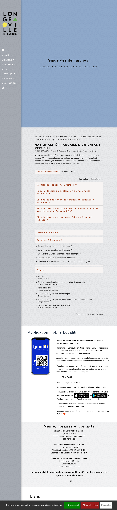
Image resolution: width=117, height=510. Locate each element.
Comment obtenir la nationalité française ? (55, 246)
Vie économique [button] (9, 83)
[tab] (47, 172)
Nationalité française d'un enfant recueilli (58, 140)
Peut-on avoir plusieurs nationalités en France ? (57, 258)
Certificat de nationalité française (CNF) (54, 305)
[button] (10, 50)
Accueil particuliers (45, 137)
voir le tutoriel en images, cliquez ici (89, 387)
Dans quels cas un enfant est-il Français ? (55, 250)
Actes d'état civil (44, 288)
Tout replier (85, 179)
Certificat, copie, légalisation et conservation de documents (61, 282)
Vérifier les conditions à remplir (56, 185)
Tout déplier (97, 179)
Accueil (45, 67)
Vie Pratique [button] (7, 74)
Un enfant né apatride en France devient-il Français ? (59, 254)
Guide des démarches (84, 67)
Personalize (106, 505)
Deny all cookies (91, 505)
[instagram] (72, 481)
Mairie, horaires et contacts (69, 426)
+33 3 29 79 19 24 (69, 439)
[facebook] (66, 481)
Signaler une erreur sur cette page (89, 314)
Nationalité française (90, 137)
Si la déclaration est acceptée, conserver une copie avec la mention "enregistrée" (67, 209)
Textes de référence (47, 232)
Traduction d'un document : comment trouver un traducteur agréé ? (64, 262)
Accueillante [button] (7, 55)
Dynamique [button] (7, 60)
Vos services (60, 67)
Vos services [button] (8, 69)
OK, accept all (73, 505)
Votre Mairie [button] (7, 64)
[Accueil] (10, 24)
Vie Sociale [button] (7, 78)
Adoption (41, 276)
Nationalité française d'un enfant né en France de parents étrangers (65, 299)
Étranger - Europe (67, 137)
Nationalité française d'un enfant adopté (54, 294)
